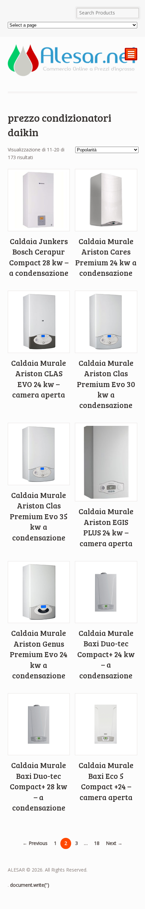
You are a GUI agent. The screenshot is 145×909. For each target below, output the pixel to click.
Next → (114, 843)
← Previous (35, 843)
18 (96, 843)
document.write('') (29, 885)
